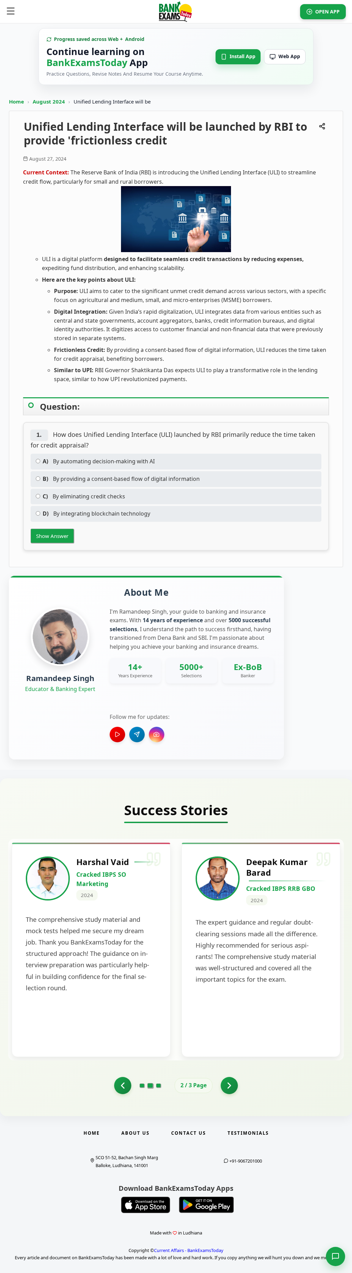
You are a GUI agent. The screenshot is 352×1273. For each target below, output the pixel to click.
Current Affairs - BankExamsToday (188, 1250)
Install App (242, 56)
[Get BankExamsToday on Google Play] (206, 1205)
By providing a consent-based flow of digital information (121, 479)
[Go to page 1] (122, 1085)
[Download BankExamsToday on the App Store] (145, 1205)
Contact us (188, 1133)
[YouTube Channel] (117, 734)
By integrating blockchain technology (96, 513)
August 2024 (49, 101)
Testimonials (248, 1133)
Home (16, 101)
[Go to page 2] (150, 1085)
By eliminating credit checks (84, 496)
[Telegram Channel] (137, 734)
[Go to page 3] (158, 1085)
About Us (135, 1133)
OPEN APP (327, 11)
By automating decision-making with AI (99, 461)
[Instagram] (156, 734)
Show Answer (52, 535)
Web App (289, 56)
